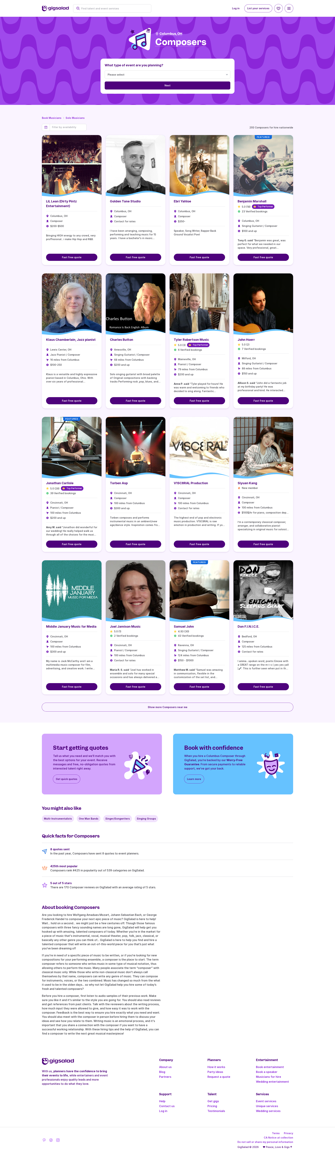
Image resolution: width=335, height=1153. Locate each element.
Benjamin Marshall (252, 201)
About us (165, 1067)
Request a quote (218, 1076)
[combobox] (114, 8)
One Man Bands (88, 818)
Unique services (267, 1106)
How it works (216, 1067)
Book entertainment (270, 1067)
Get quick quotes (66, 779)
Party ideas (215, 1072)
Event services (266, 1101)
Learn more (194, 779)
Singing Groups (146, 818)
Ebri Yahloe (182, 201)
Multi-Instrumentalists (58, 818)
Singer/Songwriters (117, 818)
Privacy (288, 1133)
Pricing (212, 1106)
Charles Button (121, 339)
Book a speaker (266, 1072)
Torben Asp (119, 483)
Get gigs (213, 1101)
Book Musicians (51, 117)
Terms (276, 1133)
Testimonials (216, 1111)
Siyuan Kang (247, 483)
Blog (162, 1072)
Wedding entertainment (272, 1081)
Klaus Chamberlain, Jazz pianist (71, 339)
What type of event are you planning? (134, 65)
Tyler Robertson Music (191, 339)
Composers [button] (180, 42)
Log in (236, 8)
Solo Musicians (75, 117)
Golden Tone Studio (125, 201)
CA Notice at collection (278, 1137)
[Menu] (289, 8)
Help (162, 1101)
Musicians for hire (268, 1076)
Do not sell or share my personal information (265, 1141)
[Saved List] (278, 8)
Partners (165, 1076)
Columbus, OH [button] (170, 34)
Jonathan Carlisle (59, 483)
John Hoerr (246, 339)
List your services (258, 8)
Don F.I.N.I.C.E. (248, 626)
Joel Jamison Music (125, 626)
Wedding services (268, 1111)
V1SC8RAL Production (191, 483)
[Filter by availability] (68, 127)
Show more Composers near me (167, 707)
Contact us (167, 1106)
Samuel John (184, 626)
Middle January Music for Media (71, 626)
